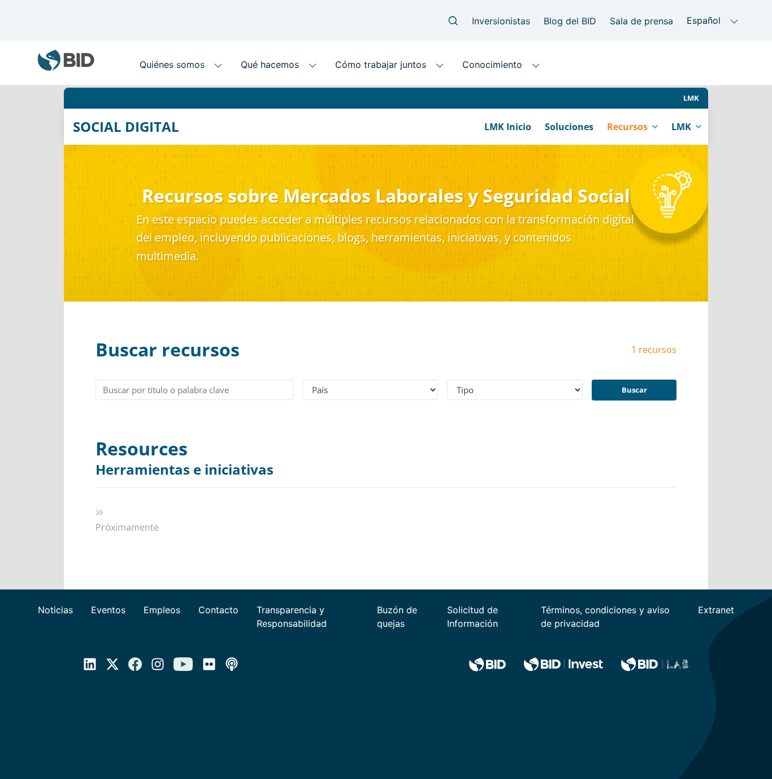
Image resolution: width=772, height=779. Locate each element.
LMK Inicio (507, 126)
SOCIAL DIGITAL (126, 127)
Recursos (628, 126)
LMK (691, 98)
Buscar (634, 390)
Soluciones (569, 126)
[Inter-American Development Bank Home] (66, 66)
